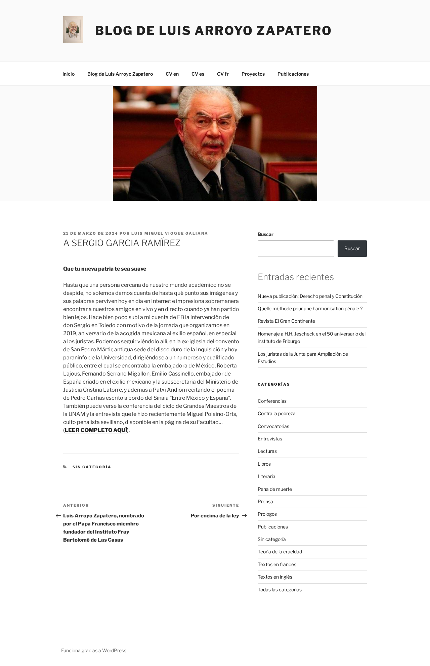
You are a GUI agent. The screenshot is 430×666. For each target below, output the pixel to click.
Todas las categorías (280, 589)
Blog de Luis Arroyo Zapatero (213, 30)
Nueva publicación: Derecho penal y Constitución (310, 296)
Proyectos (253, 74)
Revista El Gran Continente (286, 321)
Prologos (267, 514)
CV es (197, 74)
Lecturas (267, 451)
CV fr (223, 74)
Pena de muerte (275, 489)
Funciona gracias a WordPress (93, 650)
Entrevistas (270, 438)
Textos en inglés (275, 577)
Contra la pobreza (277, 413)
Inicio (68, 74)
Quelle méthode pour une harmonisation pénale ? (310, 308)
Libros (264, 464)
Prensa (265, 501)
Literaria (266, 476)
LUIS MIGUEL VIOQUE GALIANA (169, 233)
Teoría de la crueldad (280, 551)
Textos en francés (277, 564)
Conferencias (272, 401)
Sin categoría (92, 467)
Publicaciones (293, 74)
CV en (172, 74)
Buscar (265, 234)
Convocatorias (273, 426)
